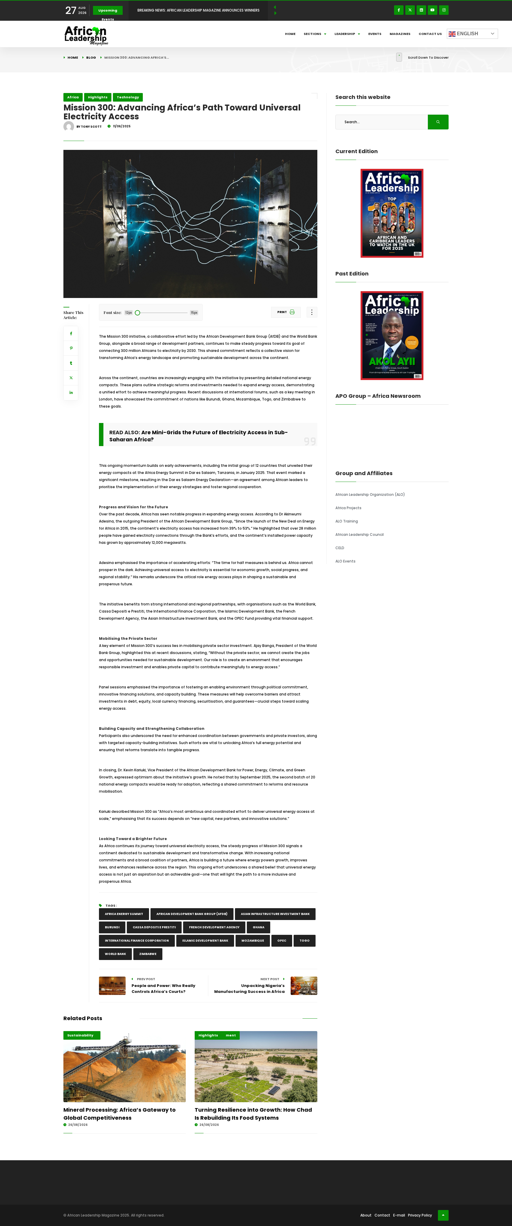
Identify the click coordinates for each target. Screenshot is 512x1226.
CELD (339, 547)
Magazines (400, 33)
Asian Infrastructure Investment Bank (275, 914)
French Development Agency (214, 927)
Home (290, 33)
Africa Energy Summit (124, 914)
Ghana (258, 927)
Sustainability (80, 1035)
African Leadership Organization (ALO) (370, 494)
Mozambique (252, 940)
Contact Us (430, 33)
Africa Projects (348, 507)
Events (374, 33)
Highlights (98, 97)
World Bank (115, 954)
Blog (91, 57)
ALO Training (346, 521)
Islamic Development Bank (205, 940)
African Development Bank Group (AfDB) (192, 914)
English (467, 33)
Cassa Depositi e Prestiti (154, 927)
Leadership (345, 33)
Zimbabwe (147, 954)
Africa (73, 97)
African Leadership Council (359, 534)
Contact (382, 1215)
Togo (305, 940)
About (366, 1215)
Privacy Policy (420, 1215)
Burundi (112, 927)
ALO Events (345, 561)
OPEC (281, 940)
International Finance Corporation (137, 940)
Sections (312, 33)
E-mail (399, 1215)
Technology (128, 97)
